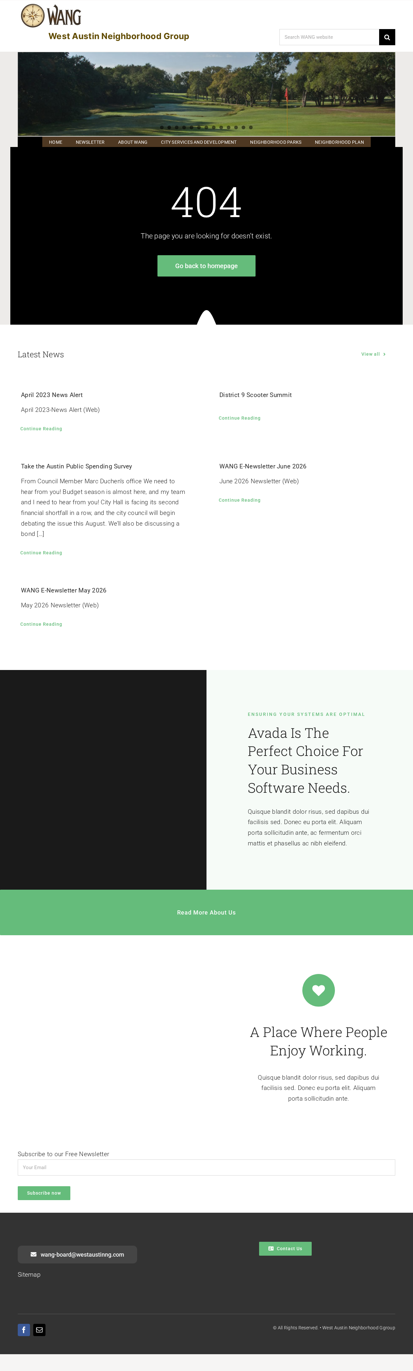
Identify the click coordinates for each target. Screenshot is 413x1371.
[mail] (39, 1330)
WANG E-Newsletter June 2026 (263, 466)
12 (243, 127)
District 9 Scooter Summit (255, 395)
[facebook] (24, 1330)
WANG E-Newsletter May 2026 (63, 590)
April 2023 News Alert (52, 395)
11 (236, 127)
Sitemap (29, 1274)
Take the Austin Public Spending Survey (76, 466)
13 (251, 127)
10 (228, 127)
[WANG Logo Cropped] (51, 5)
